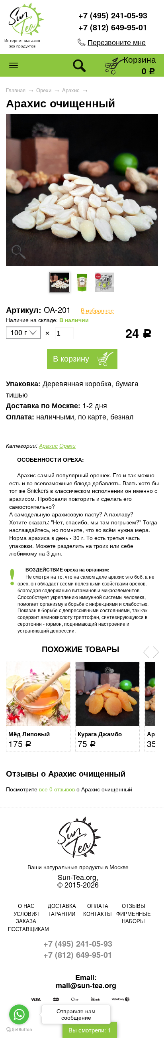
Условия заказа (26, 917)
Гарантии (62, 913)
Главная (15, 90)
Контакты (97, 913)
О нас (26, 905)
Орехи (43, 90)
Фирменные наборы (133, 917)
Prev (146, 652)
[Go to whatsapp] (19, 1014)
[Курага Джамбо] (107, 694)
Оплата (97, 905)
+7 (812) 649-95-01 (112, 27)
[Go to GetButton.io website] (19, 1029)
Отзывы (133, 905)
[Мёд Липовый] (38, 694)
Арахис (71, 90)
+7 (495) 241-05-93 (112, 15)
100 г (18, 332)
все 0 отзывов (57, 789)
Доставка (62, 905)
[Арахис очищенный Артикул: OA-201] (82, 264)
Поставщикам (26, 929)
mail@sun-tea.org (86, 985)
